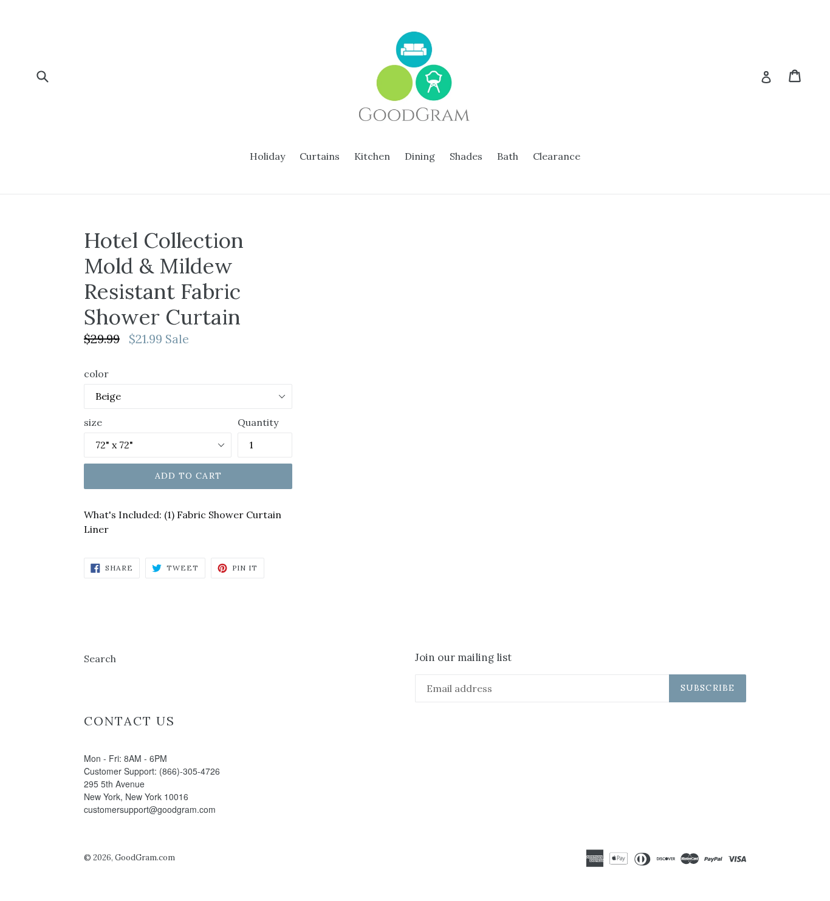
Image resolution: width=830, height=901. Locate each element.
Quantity (258, 422)
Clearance (556, 156)
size (93, 422)
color (96, 374)
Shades (466, 156)
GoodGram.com (145, 857)
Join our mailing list (463, 657)
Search (100, 659)
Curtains (320, 156)
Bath (507, 156)
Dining (420, 156)
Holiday (267, 156)
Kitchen (372, 156)
